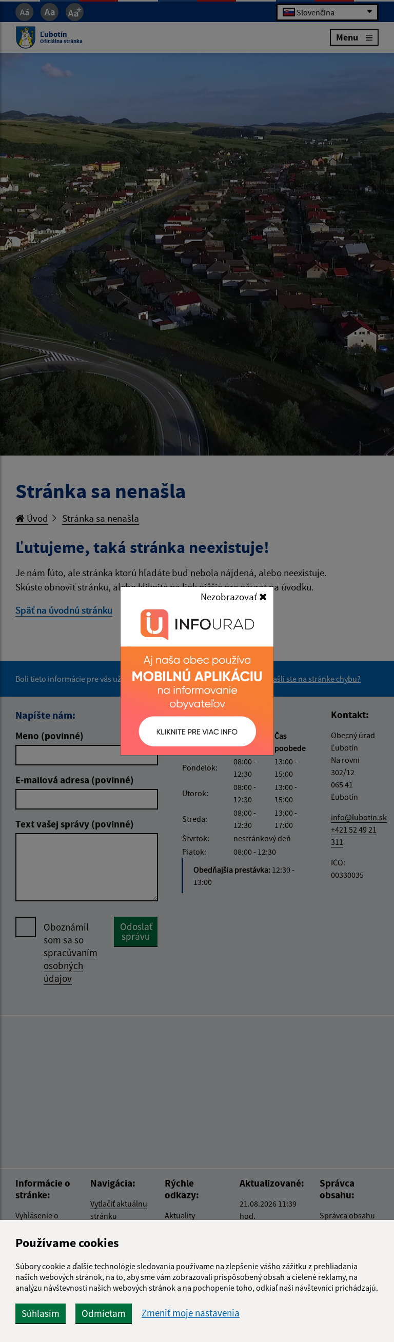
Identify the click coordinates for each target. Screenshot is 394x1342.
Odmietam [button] (104, 1313)
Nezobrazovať (230, 596)
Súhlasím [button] (41, 1313)
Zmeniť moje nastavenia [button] (191, 1313)
